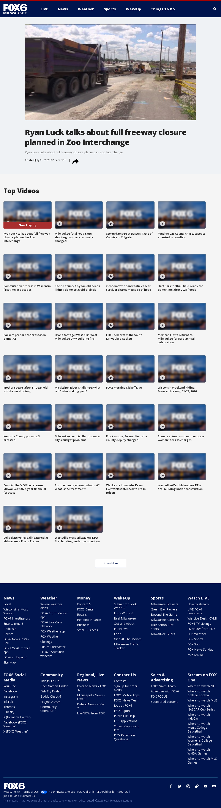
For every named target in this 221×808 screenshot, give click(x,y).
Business (83, 625)
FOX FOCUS (159, 696)
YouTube (9, 686)
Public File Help (124, 716)
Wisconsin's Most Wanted (15, 611)
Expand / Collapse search (215, 9)
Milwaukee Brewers (164, 604)
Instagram (10, 696)
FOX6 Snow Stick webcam (52, 654)
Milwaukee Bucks (163, 634)
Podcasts (9, 629)
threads (196, 786)
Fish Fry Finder (50, 691)
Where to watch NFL (202, 686)
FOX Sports (195, 639)
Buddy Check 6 (50, 696)
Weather (48, 598)
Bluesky (8, 712)
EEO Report (122, 711)
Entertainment (13, 623)
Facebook (10, 691)
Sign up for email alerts (125, 688)
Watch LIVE (199, 598)
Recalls (82, 614)
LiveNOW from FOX (201, 629)
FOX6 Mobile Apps (127, 695)
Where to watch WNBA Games (199, 751)
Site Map (9, 662)
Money (83, 598)
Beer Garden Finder (54, 686)
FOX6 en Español (15, 657)
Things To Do (50, 681)
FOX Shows (196, 655)
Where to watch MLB (202, 700)
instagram (188, 786)
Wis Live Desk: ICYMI (202, 618)
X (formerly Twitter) (17, 717)
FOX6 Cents (85, 609)
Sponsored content (164, 702)
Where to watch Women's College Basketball (200, 740)
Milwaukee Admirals (165, 620)
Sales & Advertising (162, 677)
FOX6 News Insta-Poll (16, 641)
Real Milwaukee (125, 618)
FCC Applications (125, 721)
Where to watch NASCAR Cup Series (201, 707)
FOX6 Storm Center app (54, 615)
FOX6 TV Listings (199, 623)
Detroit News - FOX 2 (90, 706)
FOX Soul (194, 644)
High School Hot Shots (162, 627)
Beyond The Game (164, 614)
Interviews (121, 629)
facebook (170, 786)
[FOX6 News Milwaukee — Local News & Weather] (17, 9)
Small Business (87, 630)
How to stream (198, 604)
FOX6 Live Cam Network (51, 624)
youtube (205, 786)
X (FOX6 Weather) (15, 731)
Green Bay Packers (164, 609)
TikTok (8, 702)
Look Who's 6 (123, 613)
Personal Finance (89, 620)
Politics (8, 634)
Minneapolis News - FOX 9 (91, 697)
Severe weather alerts (51, 606)
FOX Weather (49, 636)
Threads (9, 707)
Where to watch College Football (199, 693)
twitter (179, 786)
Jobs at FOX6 (123, 705)
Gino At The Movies (128, 639)
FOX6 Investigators (16, 618)
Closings (46, 642)
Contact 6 (84, 604)
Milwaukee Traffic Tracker (126, 646)
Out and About (124, 623)
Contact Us (125, 674)
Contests (120, 681)
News (8, 598)
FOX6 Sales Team (163, 686)
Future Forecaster (52, 647)
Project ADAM (50, 702)
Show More (111, 563)
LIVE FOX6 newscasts (195, 611)
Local (7, 604)
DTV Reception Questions (124, 737)
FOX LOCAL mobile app (16, 650)
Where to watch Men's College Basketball (199, 727)
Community (51, 674)
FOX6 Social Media (14, 677)
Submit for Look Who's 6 (125, 606)
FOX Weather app (52, 631)
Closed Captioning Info (126, 728)
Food (117, 634)
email (214, 786)
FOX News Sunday (200, 649)
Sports (157, 598)
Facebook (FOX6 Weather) (15, 724)
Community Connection (48, 709)
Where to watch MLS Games (202, 760)
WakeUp (122, 598)
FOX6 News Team (126, 700)
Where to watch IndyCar (199, 716)
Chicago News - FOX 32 (91, 688)
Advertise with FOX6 (165, 691)
